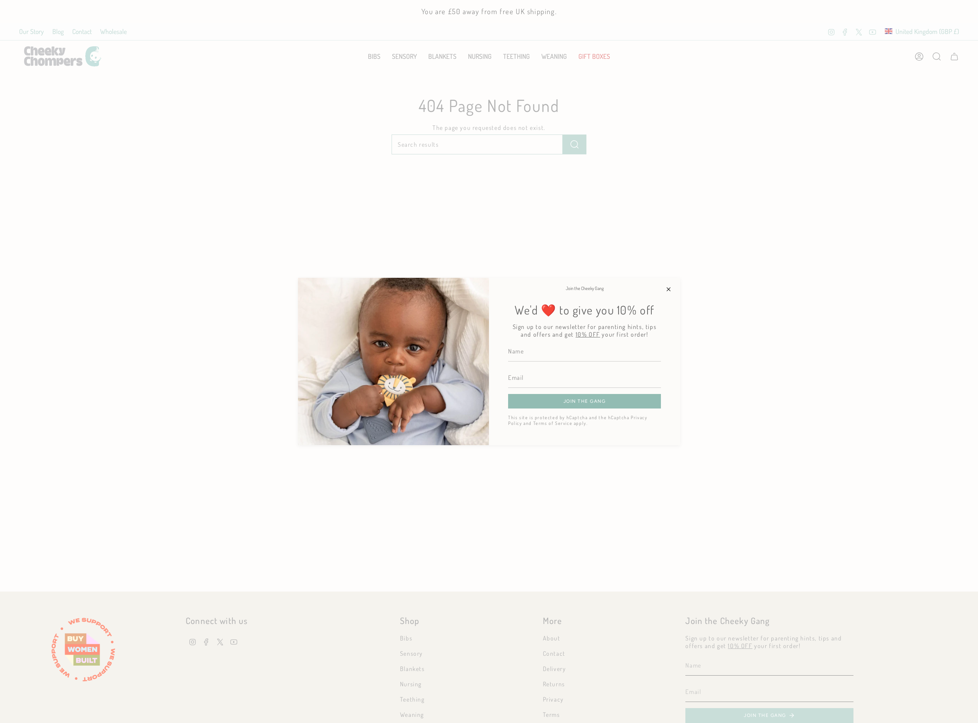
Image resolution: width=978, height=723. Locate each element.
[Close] (668, 289)
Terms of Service (553, 423)
